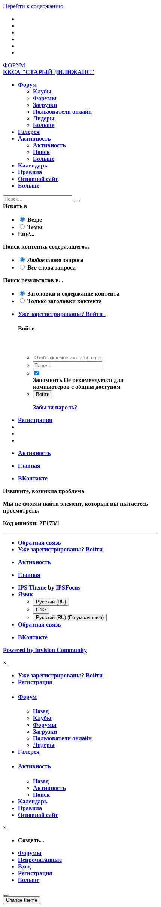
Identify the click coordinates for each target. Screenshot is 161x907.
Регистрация (35, 420)
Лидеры (44, 118)
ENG (41, 609)
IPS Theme (32, 587)
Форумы (45, 98)
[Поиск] (77, 201)
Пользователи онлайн (62, 111)
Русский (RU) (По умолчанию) (70, 617)
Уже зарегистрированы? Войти (62, 314)
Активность (34, 138)
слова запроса (51, 267)
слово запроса (55, 260)
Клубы (42, 91)
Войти (42, 394)
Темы (35, 227)
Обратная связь (39, 542)
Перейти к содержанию (33, 6)
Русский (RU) (51, 602)
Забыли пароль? (55, 407)
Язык (25, 594)
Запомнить (47, 380)
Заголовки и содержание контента (73, 293)
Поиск (41, 152)
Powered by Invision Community (45, 650)
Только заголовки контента (64, 301)
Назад (41, 711)
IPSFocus (68, 587)
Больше (43, 125)
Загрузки (45, 105)
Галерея (29, 132)
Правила (30, 172)
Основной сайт (38, 179)
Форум (27, 85)
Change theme (21, 900)
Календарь (32, 165)
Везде (34, 219)
